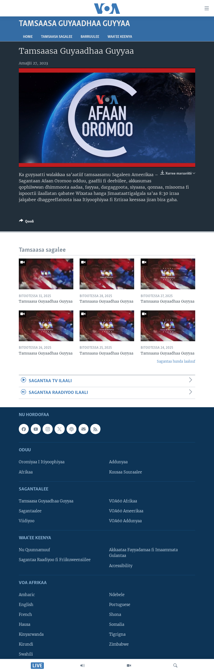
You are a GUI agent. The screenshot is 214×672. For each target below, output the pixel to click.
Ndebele (116, 594)
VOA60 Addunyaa (125, 521)
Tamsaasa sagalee (56, 37)
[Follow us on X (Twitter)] (59, 429)
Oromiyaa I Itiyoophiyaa (41, 462)
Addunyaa (118, 462)
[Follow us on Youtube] (36, 429)
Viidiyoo (26, 521)
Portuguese (119, 604)
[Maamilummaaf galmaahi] (83, 429)
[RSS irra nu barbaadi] (95, 429)
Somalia (116, 624)
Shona (115, 614)
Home (28, 37)
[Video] (129, 665)
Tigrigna (117, 634)
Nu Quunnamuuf (34, 550)
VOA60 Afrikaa (123, 501)
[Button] (26, 222)
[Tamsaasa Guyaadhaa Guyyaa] (46, 274)
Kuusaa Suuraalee (125, 472)
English (26, 604)
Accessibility (120, 565)
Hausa (24, 624)
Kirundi (26, 644)
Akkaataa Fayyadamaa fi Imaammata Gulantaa (143, 553)
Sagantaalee (30, 511)
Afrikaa (26, 472)
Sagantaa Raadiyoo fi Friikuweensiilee (55, 560)
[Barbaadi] (175, 665)
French (25, 614)
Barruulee (90, 37)
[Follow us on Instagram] (47, 429)
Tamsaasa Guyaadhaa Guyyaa (46, 501)
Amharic (27, 594)
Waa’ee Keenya (120, 37)
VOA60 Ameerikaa (126, 511)
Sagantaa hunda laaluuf (176, 361)
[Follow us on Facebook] (24, 429)
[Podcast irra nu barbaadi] (71, 429)
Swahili (26, 654)
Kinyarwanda (31, 634)
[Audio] (82, 665)
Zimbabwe (119, 644)
